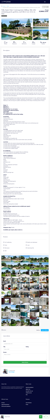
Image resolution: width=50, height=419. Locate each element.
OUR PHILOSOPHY (29, 387)
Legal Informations (5, 404)
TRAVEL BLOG (29, 392)
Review (5, 352)
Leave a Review (44, 330)
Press (27, 404)
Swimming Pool (30, 248)
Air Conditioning (8, 242)
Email (4, 341)
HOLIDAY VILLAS (29, 391)
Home (4, 6)
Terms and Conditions (5, 406)
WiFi (6, 250)
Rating (27, 346)
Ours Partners (29, 402)
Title (4, 346)
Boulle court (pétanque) (32, 242)
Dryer (6, 245)
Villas (8, 6)
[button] (45, 2)
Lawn (28, 245)
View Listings (11, 372)
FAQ (26, 394)
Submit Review (25, 362)
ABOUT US (28, 389)
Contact (3, 402)
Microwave (7, 248)
